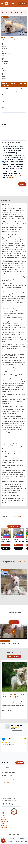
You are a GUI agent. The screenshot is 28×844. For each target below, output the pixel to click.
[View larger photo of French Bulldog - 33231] (22, 529)
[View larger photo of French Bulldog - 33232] (9, 529)
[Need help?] (3, 840)
